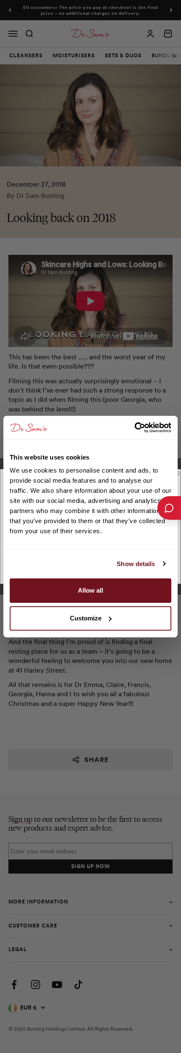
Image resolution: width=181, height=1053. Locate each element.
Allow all (90, 590)
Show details (136, 563)
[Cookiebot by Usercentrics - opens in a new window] (134, 427)
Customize (85, 618)
